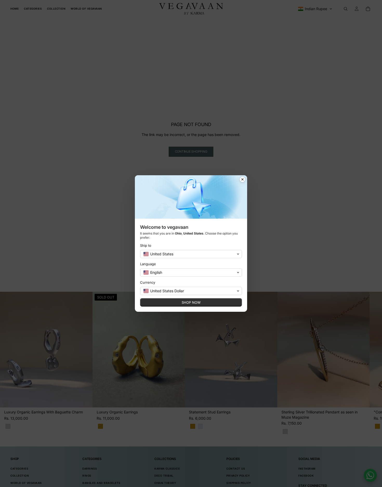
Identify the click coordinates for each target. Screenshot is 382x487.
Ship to (145, 245)
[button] (191, 254)
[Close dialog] (242, 180)
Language (148, 264)
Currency (147, 282)
